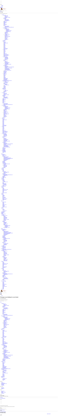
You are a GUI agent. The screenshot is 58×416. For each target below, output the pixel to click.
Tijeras (3, 364)
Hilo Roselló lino (5, 97)
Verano (4, 87)
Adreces (2, 392)
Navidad (4, 51)
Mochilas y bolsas (7, 29)
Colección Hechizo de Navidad (7, 238)
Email (0, 407)
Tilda (4, 137)
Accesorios (3, 92)
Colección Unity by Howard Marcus (7, 232)
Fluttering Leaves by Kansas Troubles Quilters (8, 143)
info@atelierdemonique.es (2, 398)
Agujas (4, 76)
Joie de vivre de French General (7, 233)
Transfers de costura (6, 81)
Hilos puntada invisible (7, 20)
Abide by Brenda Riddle (7, 69)
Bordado (4, 73)
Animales (5, 86)
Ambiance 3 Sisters (7, 68)
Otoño (4, 52)
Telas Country (4, 148)
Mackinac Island (6, 66)
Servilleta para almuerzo (8, 31)
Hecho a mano (4, 27)
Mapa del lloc (2, 384)
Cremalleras (5, 18)
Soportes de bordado (6, 78)
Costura (4, 42)
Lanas (4, 89)
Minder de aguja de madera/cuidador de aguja (8, 104)
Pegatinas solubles (4, 199)
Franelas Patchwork (4, 136)
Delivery (2, 382)
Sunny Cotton (6, 90)
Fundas (4, 46)
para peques (4, 105)
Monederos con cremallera (7, 36)
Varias (5, 59)
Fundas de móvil (5, 218)
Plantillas (3, 99)
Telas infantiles (3, 150)
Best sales (2, 388)
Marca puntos (5, 91)
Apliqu (4, 23)
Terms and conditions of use (4, 383)
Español (2, 5)
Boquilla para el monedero (7, 17)
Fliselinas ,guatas (5, 21)
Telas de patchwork (5, 56)
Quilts (4, 45)
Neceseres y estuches (6, 54)
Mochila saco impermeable (8, 30)
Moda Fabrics (4, 142)
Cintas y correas (5, 93)
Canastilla (5, 111)
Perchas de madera (7, 26)
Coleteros (5, 115)
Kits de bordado (5, 79)
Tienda (2, 14)
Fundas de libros (5, 116)
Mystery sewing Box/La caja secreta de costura (7, 80)
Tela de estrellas (6, 57)
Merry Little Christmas (7, 62)
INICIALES (5, 84)
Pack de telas (5, 65)
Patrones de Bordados (6, 55)
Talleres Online (2, 376)
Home (2, 228)
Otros (3, 340)
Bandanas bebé (6, 32)
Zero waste (6, 38)
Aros (4, 25)
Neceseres (6, 35)
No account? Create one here (3, 411)
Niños (4, 44)
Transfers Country (4, 183)
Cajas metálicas (5, 24)
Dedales (3, 102)
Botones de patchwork (5, 103)
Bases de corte (4, 173)
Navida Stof (6, 64)
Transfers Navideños (6, 82)
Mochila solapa (6, 108)
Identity (2, 391)
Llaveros (6, 39)
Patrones (4, 49)
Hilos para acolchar (7, 19)
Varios (3, 288)
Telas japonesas (5, 71)
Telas (3, 168)
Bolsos (4, 114)
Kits (3, 41)
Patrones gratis (5, 53)
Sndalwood (6, 67)
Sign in (1, 410)
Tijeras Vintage (4, 95)
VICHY (4, 70)
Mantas (4, 110)
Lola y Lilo (5, 184)
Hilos (4, 74)
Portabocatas (6, 226)
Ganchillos (4, 209)
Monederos (4, 118)
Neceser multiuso (6, 33)
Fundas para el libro (6, 48)
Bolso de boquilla (4, 125)
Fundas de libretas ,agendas (5, 131)
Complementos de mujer (5, 215)
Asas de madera (6, 15)
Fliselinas (5, 77)
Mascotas (3, 117)
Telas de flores (4, 149)
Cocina (4, 43)
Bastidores (4, 195)
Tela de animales (6, 58)
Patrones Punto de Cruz (5, 198)
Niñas (4, 85)
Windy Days (6, 61)
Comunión (4, 180)
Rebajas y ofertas (4, 88)
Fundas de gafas (6, 37)
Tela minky (5, 72)
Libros (4, 75)
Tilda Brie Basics (5, 244)
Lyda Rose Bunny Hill (6, 159)
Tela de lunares (4, 151)
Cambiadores (5, 109)
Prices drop (2, 387)
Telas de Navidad (6, 63)
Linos (4, 60)
